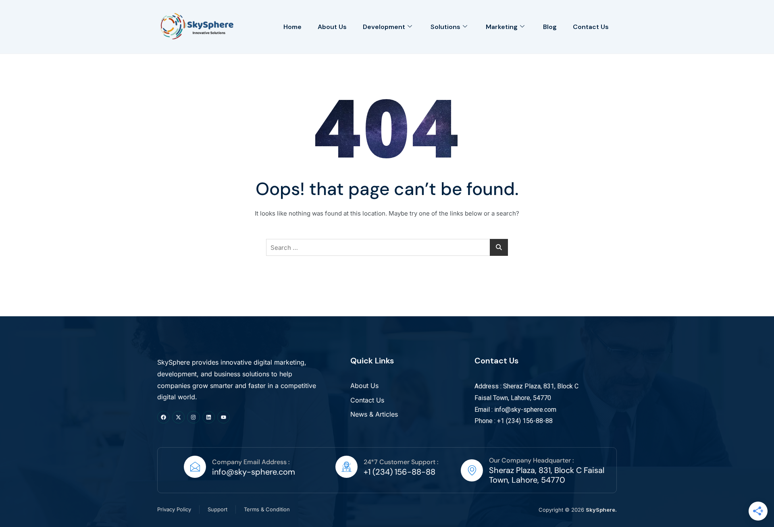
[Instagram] (193, 417)
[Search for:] (387, 247)
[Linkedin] (208, 417)
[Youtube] (223, 417)
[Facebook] (163, 417)
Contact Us (591, 27)
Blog (550, 27)
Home (292, 27)
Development (384, 27)
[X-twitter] (178, 417)
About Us (332, 27)
